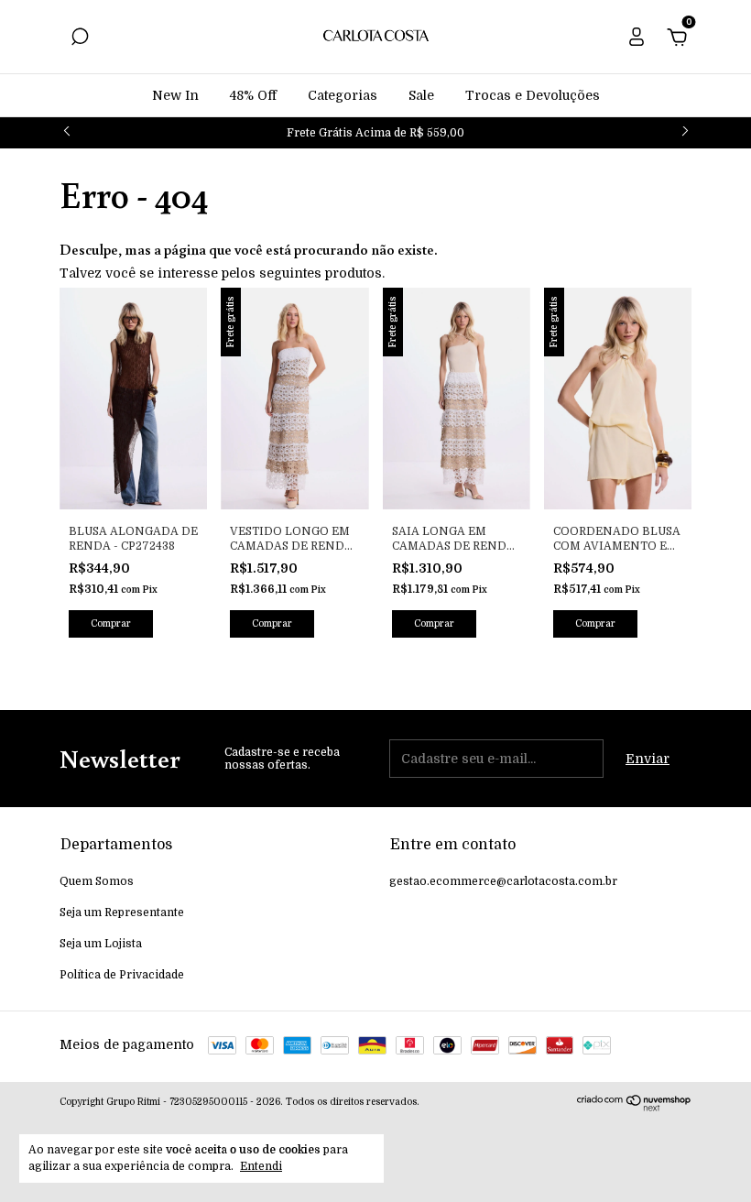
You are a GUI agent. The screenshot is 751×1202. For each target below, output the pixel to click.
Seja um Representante (122, 912)
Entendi (261, 1166)
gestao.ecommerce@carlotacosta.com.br (503, 881)
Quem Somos (97, 881)
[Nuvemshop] (634, 1106)
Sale (421, 95)
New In (175, 95)
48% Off (253, 95)
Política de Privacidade (122, 974)
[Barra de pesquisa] (80, 39)
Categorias (342, 95)
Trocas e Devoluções (532, 95)
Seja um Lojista (101, 943)
